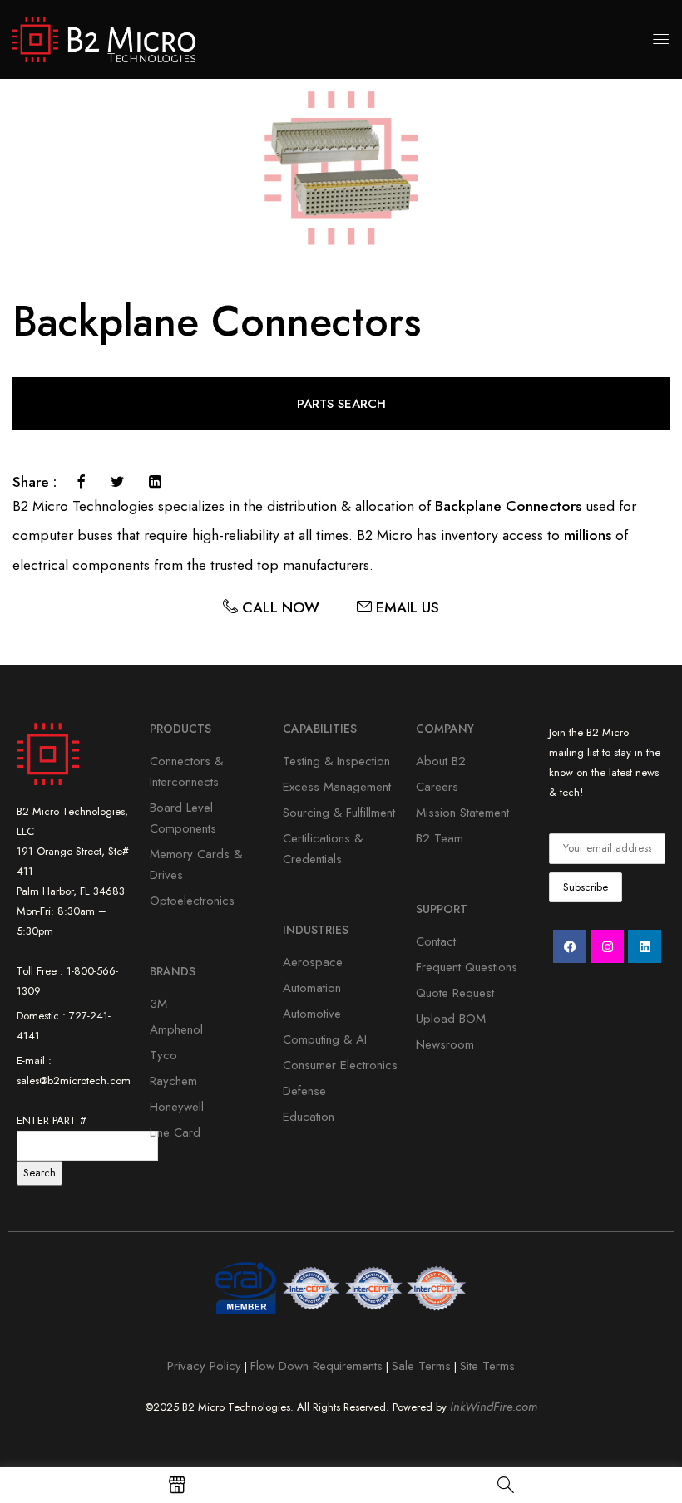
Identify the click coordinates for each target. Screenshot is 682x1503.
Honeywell (177, 1107)
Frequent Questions (466, 967)
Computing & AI (325, 1039)
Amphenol (176, 1029)
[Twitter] (117, 482)
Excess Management (337, 787)
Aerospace (313, 962)
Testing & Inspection (336, 761)
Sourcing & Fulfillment (339, 812)
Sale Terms (421, 1366)
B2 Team (439, 838)
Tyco (163, 1055)
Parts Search (341, 404)
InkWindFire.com (493, 1406)
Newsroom (445, 1044)
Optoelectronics (192, 900)
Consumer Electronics (340, 1065)
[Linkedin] (644, 946)
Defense (304, 1091)
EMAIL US (418, 607)
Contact (436, 941)
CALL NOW (291, 607)
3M (158, 1004)
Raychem (173, 1081)
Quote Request (455, 993)
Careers (437, 787)
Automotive (312, 1013)
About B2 (441, 761)
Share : (34, 482)
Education (308, 1117)
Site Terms (487, 1366)
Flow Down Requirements (316, 1366)
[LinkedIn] (155, 482)
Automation (312, 988)
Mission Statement (462, 812)
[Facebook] (81, 482)
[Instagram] (607, 946)
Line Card (175, 1132)
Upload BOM (451, 1018)
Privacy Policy (204, 1366)
